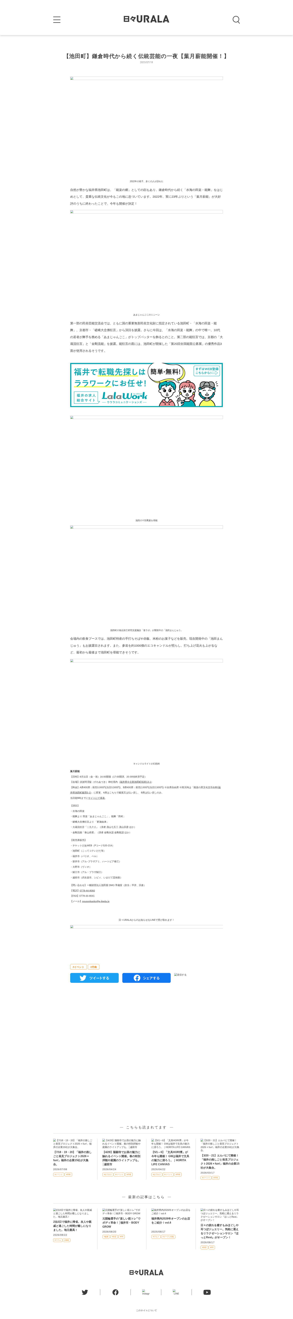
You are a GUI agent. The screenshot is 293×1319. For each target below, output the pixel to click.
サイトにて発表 (96, 798)
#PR (121, 1237)
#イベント (78, 967)
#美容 (114, 1237)
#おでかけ (108, 1174)
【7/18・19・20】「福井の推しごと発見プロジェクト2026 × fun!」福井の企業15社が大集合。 (72, 1158)
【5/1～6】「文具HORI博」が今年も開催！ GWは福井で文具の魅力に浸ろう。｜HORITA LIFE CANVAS (170, 1158)
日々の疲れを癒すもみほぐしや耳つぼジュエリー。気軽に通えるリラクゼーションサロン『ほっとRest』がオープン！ (220, 1231)
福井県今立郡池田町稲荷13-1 (135, 782)
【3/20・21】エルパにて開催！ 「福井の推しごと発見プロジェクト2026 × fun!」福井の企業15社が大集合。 (220, 1161)
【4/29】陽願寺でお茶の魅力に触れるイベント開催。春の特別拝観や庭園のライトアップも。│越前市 (121, 1158)
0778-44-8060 (87, 890)
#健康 (106, 1237)
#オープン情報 (168, 1237)
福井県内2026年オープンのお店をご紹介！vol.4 (170, 1220)
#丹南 (93, 967)
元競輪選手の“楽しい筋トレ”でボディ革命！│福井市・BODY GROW (121, 1222)
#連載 (66, 1240)
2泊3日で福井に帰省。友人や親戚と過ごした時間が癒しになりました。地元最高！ (72, 1225)
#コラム (58, 1240)
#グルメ (156, 1237)
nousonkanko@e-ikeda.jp (95, 901)
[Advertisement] (146, 1024)
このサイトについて (146, 1310)
